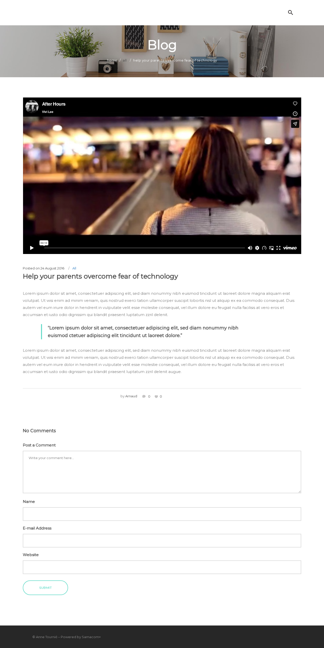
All (125, 60)
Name (29, 501)
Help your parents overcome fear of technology (100, 276)
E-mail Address (37, 528)
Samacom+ (91, 637)
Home (112, 60)
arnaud (131, 396)
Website (31, 554)
